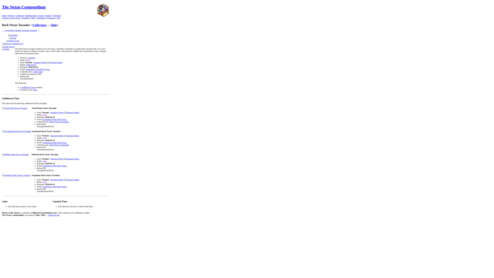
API (58, 18)
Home (4, 16)
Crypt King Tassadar (13, 30)
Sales (33, 18)
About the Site (54, 215)
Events (41, 16)
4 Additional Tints (27, 87)
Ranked (48, 16)
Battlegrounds (31, 16)
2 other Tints (38, 72)
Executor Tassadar (29, 30)
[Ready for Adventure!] (103, 16)
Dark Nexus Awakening (59, 122)
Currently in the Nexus (11, 18)
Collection (39, 25)
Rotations (26, 18)
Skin (54, 25)
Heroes (11, 16)
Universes (57, 16)
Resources (51, 18)
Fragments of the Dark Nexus (38, 69)
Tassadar (31, 58)
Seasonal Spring (40, 62)
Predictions (41, 18)
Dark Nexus (31, 65)
